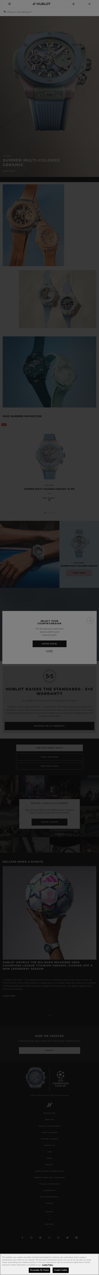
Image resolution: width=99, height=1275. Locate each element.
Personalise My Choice (39, 1270)
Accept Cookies (60, 1270)
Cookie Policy (47, 1265)
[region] (49, 1264)
